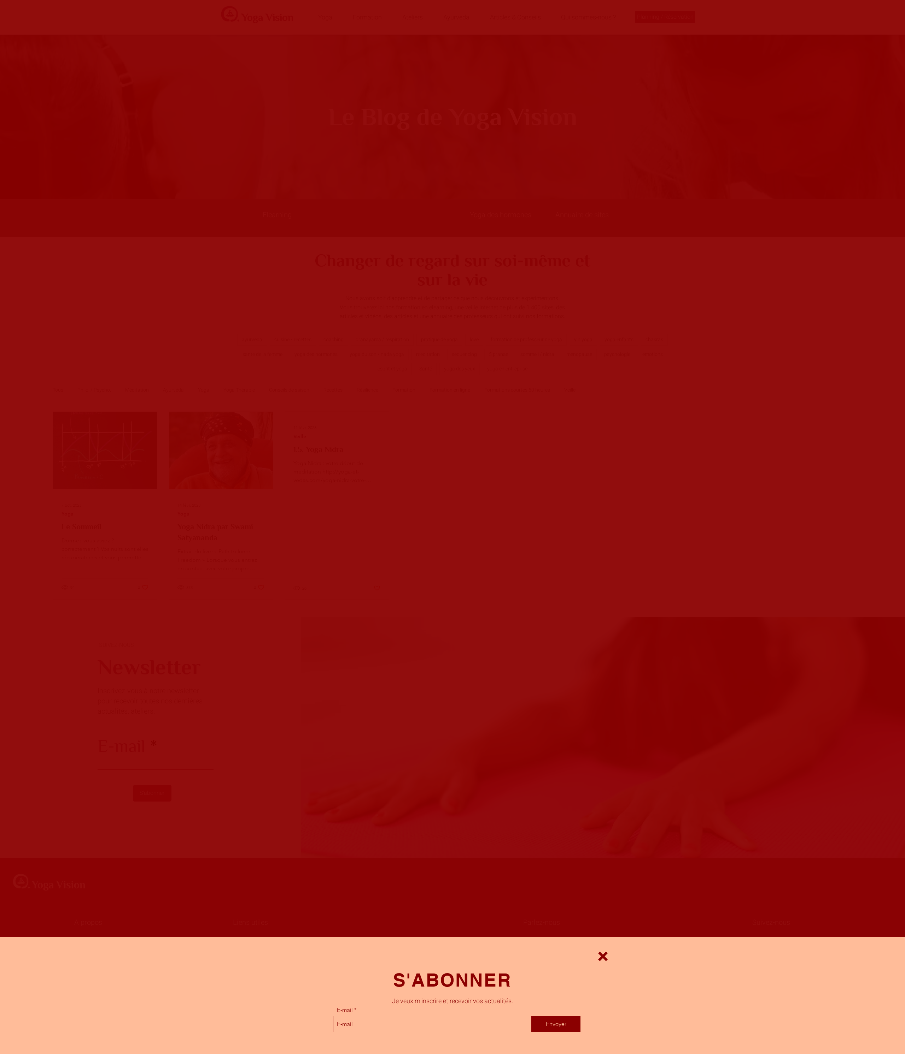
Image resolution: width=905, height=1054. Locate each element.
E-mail (345, 1010)
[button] (603, 956)
